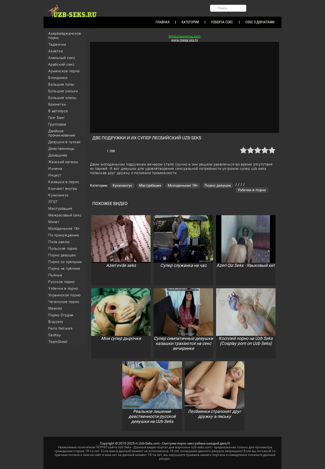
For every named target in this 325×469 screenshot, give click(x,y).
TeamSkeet (58, 342)
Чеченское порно (63, 302)
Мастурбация (60, 208)
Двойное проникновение (61, 133)
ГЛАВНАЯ (162, 22)
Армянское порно (63, 71)
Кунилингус (58, 195)
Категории (190, 22)
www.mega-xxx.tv (184, 40)
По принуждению (63, 235)
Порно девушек (62, 255)
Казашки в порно (63, 182)
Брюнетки (57, 104)
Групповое (57, 124)
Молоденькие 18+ (64, 228)
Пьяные (55, 275)
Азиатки (55, 51)
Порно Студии (60, 315)
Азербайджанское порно (64, 35)
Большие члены (62, 98)
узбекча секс (222, 22)
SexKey (54, 335)
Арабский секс (61, 64)
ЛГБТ (53, 202)
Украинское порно (64, 295)
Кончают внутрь (62, 188)
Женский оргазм (63, 162)
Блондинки (58, 78)
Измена (55, 168)
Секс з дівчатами (259, 22)
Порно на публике (64, 268)
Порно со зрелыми (65, 262)
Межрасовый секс (64, 215)
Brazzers (55, 322)
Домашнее (57, 155)
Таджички (57, 44)
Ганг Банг (56, 118)
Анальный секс (61, 58)
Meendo (55, 308)
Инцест (55, 175)
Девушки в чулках (64, 142)
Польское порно (62, 248)
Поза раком (59, 242)
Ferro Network (60, 328)
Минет (54, 222)
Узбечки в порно (63, 288)
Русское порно (61, 282)
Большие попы (61, 84)
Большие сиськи (63, 91)
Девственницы (61, 149)
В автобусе (58, 111)
